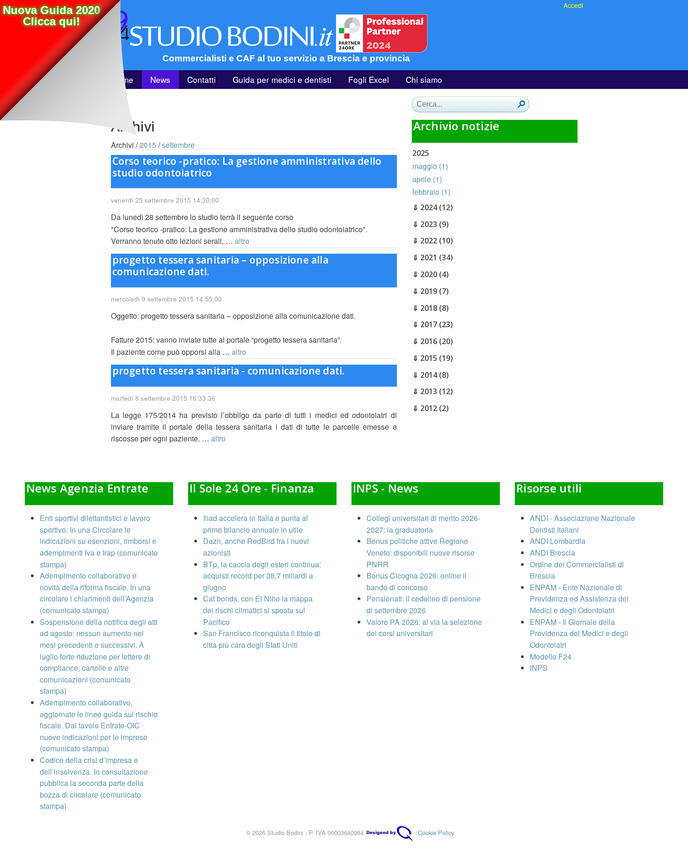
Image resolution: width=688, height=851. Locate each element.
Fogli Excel (368, 79)
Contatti (201, 79)
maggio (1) (430, 166)
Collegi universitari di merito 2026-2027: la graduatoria (423, 524)
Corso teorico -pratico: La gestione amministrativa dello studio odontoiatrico (247, 166)
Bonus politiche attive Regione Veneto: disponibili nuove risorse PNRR (420, 552)
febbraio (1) (431, 191)
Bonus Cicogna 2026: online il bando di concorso (416, 581)
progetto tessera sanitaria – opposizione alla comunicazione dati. (220, 265)
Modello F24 (550, 656)
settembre (178, 144)
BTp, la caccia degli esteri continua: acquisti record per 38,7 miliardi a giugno (262, 576)
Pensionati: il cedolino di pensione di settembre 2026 (423, 604)
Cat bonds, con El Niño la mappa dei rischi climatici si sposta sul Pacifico (258, 610)
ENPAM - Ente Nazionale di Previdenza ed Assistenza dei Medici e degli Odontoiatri (579, 599)
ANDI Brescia (552, 552)
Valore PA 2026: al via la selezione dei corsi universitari (424, 627)
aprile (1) (427, 179)
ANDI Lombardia (558, 541)
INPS (539, 667)
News (160, 79)
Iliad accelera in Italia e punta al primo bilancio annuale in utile (255, 524)
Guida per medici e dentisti (282, 79)
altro (242, 240)
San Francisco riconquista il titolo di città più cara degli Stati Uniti (262, 639)
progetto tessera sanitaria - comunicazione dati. (228, 370)
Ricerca (521, 104)
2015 (147, 144)
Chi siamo (424, 79)
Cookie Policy (436, 832)
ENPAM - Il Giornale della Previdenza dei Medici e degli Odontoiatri (579, 633)
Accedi (573, 5)
